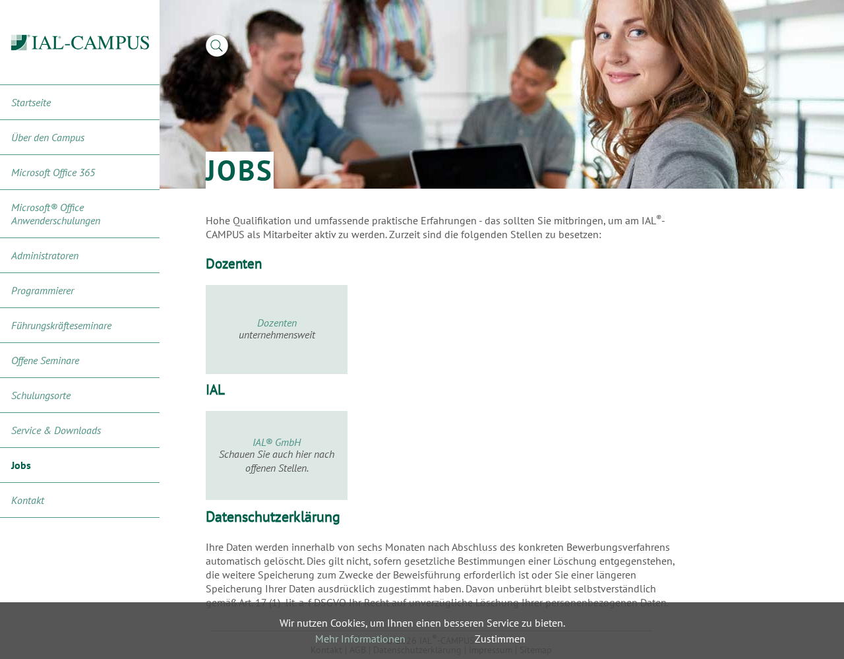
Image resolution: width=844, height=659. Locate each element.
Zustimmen (500, 638)
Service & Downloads (56, 430)
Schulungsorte (41, 395)
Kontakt (27, 500)
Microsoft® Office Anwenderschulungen (55, 214)
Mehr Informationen (360, 638)
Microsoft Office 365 (53, 172)
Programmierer (42, 290)
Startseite (31, 102)
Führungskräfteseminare (61, 325)
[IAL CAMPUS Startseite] (80, 42)
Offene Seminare (45, 360)
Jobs (21, 465)
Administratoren (44, 255)
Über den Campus (47, 137)
